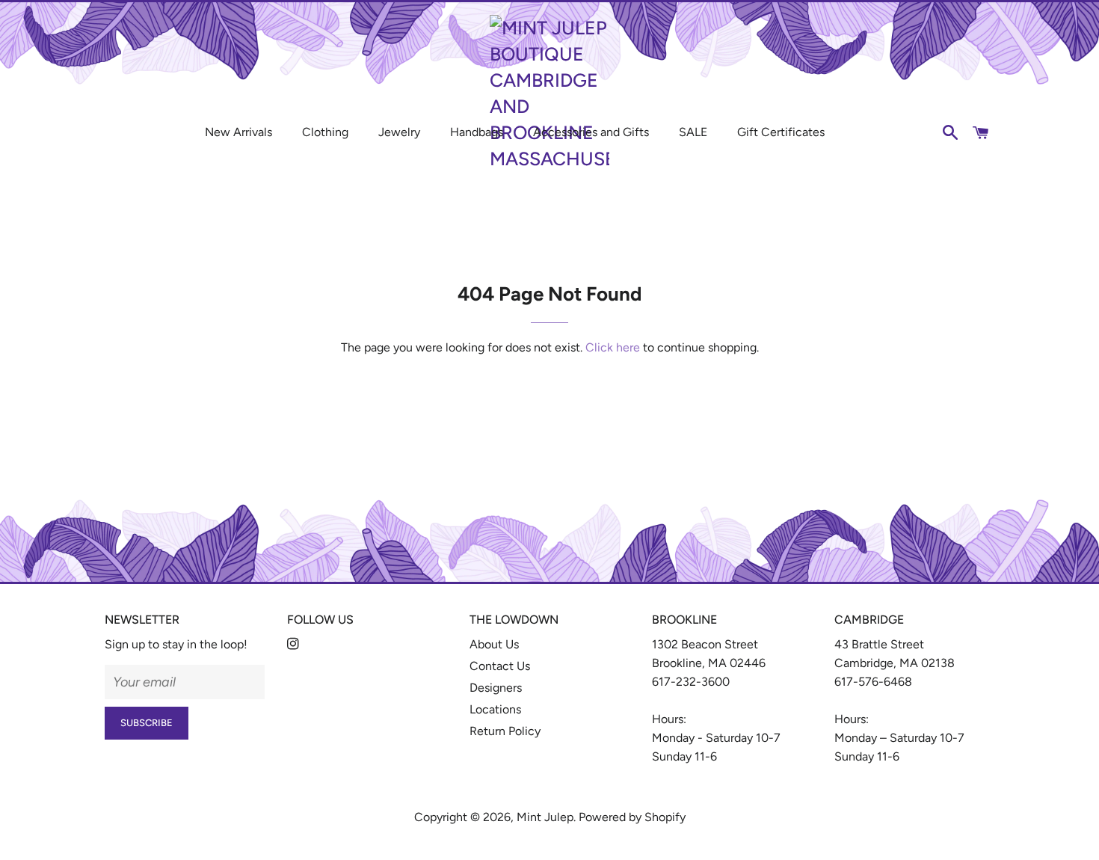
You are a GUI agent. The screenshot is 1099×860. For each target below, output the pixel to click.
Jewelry (399, 132)
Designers (496, 688)
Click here (612, 347)
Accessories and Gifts (591, 132)
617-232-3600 (691, 682)
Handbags (476, 132)
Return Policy (505, 731)
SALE (693, 132)
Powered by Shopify (632, 817)
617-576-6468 (873, 682)
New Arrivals (238, 132)
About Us (494, 644)
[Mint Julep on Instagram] (294, 644)
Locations (495, 709)
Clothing (325, 132)
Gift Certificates (781, 132)
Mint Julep (545, 817)
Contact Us (500, 666)
